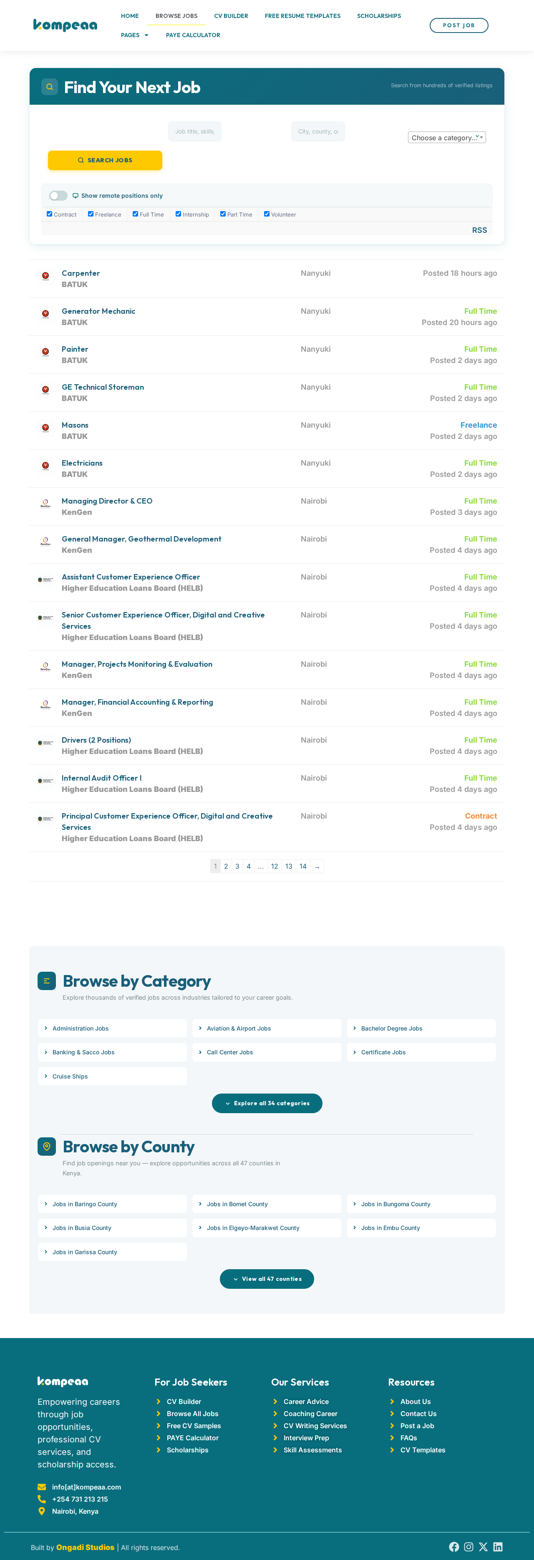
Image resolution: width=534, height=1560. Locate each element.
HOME (130, 16)
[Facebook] (454, 1547)
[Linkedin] (498, 1547)
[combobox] (447, 137)
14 (303, 866)
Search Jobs (110, 160)
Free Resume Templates (302, 16)
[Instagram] (468, 1547)
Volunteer (283, 214)
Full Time (151, 214)
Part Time (239, 214)
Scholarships (379, 16)
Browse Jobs (176, 16)
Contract (64, 214)
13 (288, 866)
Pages (130, 35)
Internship (195, 214)
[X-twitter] (483, 1547)
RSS (479, 230)
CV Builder (231, 16)
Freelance (107, 214)
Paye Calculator (193, 35)
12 (274, 866)
